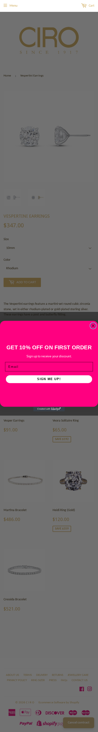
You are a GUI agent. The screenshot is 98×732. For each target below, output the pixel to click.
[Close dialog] (93, 326)
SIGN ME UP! (49, 379)
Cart (91, 6)
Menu (13, 6)
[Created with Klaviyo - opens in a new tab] (49, 409)
